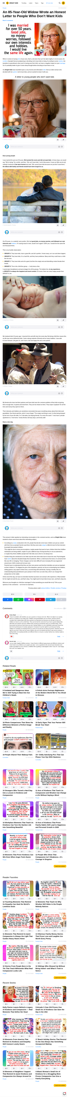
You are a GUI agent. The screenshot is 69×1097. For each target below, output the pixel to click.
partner (15, 72)
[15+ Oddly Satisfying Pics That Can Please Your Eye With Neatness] (51, 741)
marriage (62, 63)
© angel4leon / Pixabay (8, 320)
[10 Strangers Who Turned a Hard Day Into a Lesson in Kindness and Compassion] (18, 777)
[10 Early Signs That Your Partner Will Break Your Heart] (51, 709)
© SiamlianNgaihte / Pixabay (9, 225)
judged (44, 545)
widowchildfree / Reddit (48, 588)
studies (61, 61)
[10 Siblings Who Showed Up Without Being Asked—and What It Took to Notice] (51, 953)
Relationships (39, 727)
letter (44, 69)
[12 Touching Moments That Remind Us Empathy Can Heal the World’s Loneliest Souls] (18, 889)
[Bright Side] (12, 3)
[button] (13, 594)
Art (36, 697)
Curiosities (5, 757)
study (14, 543)
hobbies (13, 243)
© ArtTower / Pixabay (7, 386)
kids (19, 59)
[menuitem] (24, 3)
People (4, 8)
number (5, 61)
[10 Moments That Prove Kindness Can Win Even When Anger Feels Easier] (18, 841)
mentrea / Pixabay (61, 588)
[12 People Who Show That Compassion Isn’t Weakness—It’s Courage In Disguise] (51, 841)
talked (9, 558)
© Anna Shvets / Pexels (8, 521)
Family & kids (6, 697)
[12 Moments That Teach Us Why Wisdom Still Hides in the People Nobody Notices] (51, 889)
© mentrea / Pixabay (7, 139)
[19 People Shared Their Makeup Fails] (18, 741)
